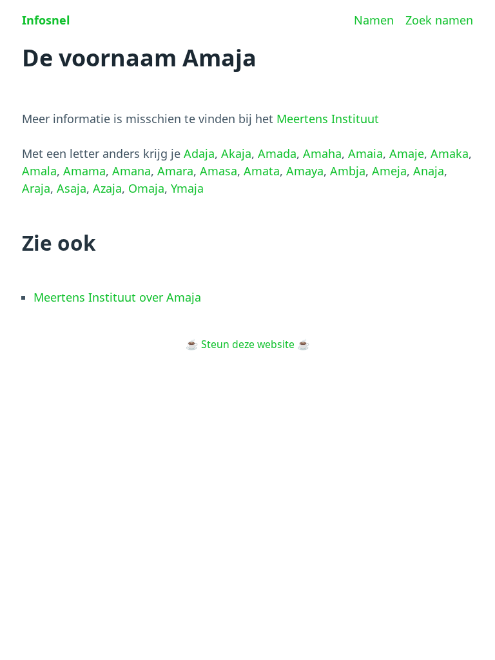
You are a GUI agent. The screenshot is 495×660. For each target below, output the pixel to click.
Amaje (406, 153)
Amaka (450, 153)
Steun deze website (248, 344)
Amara (175, 171)
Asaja (71, 188)
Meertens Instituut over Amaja (117, 297)
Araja (36, 188)
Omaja (146, 188)
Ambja (347, 171)
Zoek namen (439, 20)
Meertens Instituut (328, 118)
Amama (84, 171)
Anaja (428, 171)
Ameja (389, 171)
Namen (374, 20)
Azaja (107, 188)
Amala (39, 171)
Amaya (305, 171)
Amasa (218, 171)
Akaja (236, 153)
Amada (277, 153)
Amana (131, 171)
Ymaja (187, 188)
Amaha (322, 153)
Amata (262, 171)
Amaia (365, 153)
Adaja (199, 153)
